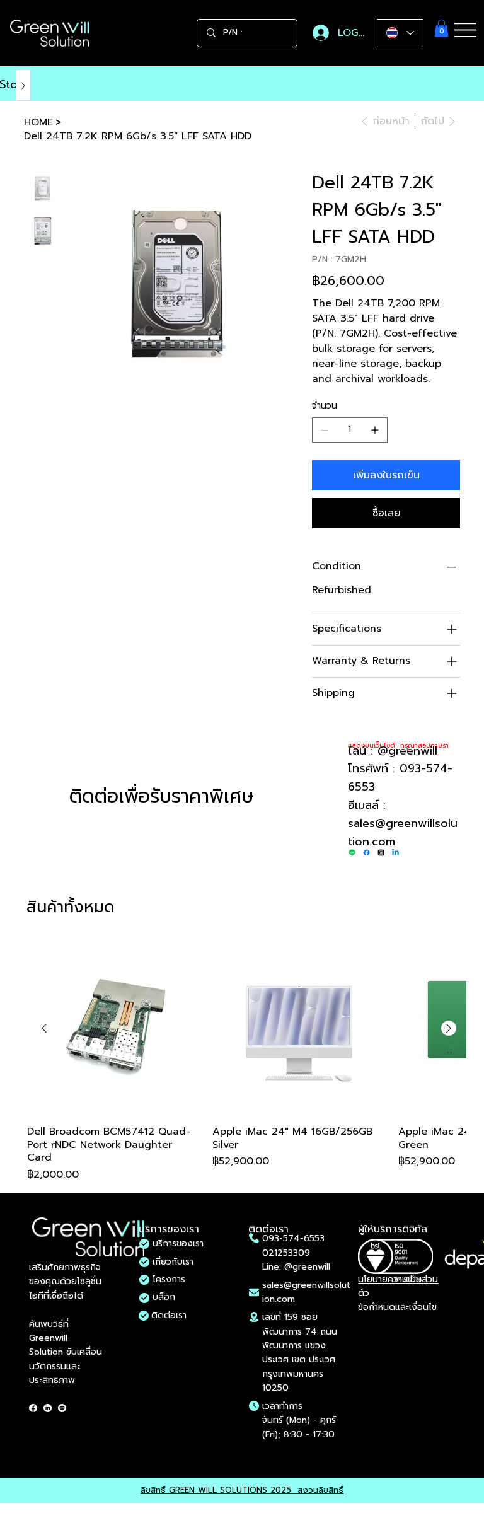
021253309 (286, 1253)
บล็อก (164, 1297)
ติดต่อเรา (169, 1315)
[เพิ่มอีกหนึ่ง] (375, 430)
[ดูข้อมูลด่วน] (113, 1028)
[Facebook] (366, 853)
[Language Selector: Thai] (400, 33)
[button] (441, 28)
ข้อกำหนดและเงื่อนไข (397, 1307)
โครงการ (169, 1279)
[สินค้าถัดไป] (448, 1028)
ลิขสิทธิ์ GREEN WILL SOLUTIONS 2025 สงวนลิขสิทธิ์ (242, 1490)
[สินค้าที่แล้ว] (44, 1028)
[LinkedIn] (47, 1408)
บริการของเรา (178, 1243)
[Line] (352, 853)
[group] (246, 1062)
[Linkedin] (395, 853)
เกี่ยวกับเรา (173, 1261)
